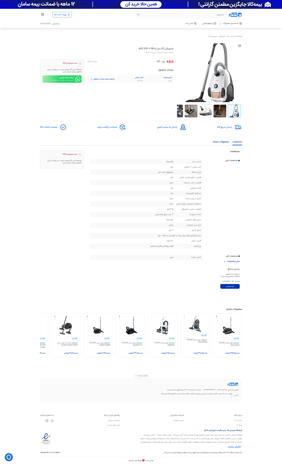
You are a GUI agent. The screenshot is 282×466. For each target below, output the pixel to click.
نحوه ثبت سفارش (114, 420)
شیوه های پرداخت (113, 425)
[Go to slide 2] (219, 111)
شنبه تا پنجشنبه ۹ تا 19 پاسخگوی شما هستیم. (184, 390)
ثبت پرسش (230, 286)
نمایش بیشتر (234, 447)
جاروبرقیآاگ (212, 36)
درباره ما (239, 425)
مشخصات (237, 142)
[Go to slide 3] (205, 111)
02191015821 (45, 23)
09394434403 (209, 390)
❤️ (141, 460)
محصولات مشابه (221, 142)
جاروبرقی (222, 36)
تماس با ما (238, 420)
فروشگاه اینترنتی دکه (234, 36)
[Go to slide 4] (191, 111)
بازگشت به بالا (142, 376)
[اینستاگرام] (47, 420)
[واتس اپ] (52, 420)
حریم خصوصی (178, 420)
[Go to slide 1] (234, 111)
